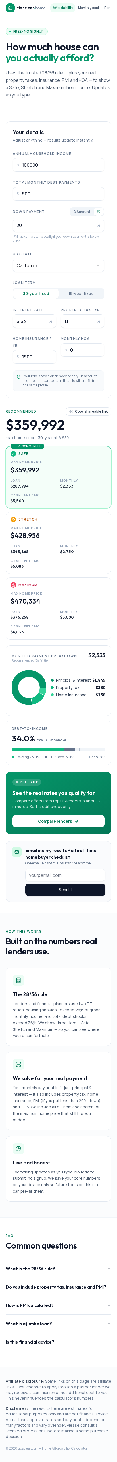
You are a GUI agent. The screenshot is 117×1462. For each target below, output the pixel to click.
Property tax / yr (80, 309)
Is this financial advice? (30, 1342)
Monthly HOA (75, 338)
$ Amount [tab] (82, 211)
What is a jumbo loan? (29, 1323)
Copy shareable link (91, 411)
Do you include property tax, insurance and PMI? (56, 1287)
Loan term (24, 282)
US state (23, 254)
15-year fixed (81, 293)
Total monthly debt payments (46, 182)
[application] (29, 687)
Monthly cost (88, 7)
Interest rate (28, 309)
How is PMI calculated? (29, 1305)
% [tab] (98, 211)
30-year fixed (36, 293)
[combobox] (58, 265)
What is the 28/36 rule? (30, 1268)
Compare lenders (55, 821)
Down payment (29, 212)
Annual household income (42, 153)
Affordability (63, 7)
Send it (65, 889)
